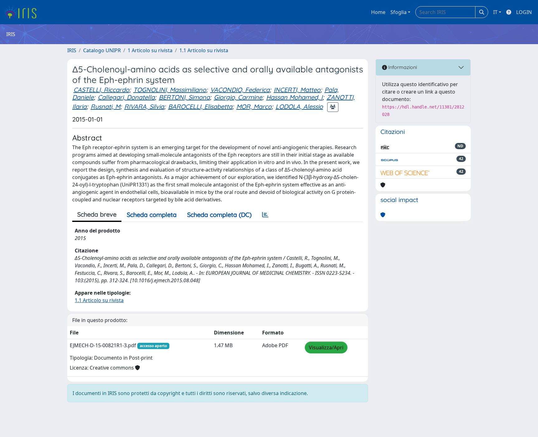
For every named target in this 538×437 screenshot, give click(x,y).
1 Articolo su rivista (150, 50)
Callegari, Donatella (126, 97)
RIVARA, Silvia (144, 106)
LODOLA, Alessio (299, 106)
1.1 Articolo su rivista (203, 50)
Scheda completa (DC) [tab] (219, 214)
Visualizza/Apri (326, 347)
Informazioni (402, 67)
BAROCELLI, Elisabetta (200, 106)
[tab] (265, 214)
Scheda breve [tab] (96, 214)
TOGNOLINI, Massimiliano (169, 90)
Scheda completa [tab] (152, 214)
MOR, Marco (253, 106)
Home (378, 12)
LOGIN (524, 12)
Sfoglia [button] (398, 12)
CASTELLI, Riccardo (101, 90)
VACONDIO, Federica (240, 90)
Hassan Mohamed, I (294, 97)
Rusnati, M (105, 106)
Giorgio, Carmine (238, 97)
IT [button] (495, 12)
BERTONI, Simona (184, 97)
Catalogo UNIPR (102, 50)
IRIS (71, 50)
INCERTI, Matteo (297, 90)
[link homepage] (22, 12)
